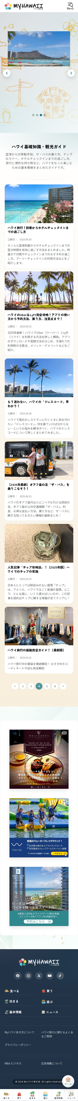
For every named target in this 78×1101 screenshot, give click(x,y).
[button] (33, 115)
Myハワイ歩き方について (19, 1032)
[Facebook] (18, 975)
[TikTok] (60, 975)
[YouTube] (49, 975)
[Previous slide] (7, 73)
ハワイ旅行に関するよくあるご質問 (57, 1034)
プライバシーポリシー (18, 1045)
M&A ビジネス (13, 1063)
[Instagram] (28, 975)
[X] (39, 975)
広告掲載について (51, 1063)
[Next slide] (71, 73)
